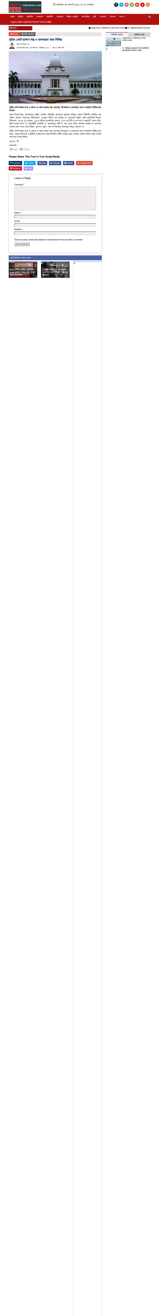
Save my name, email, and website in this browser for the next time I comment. (48, 240)
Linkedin (56, 163)
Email (17, 221)
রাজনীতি (30, 16)
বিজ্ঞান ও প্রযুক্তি (72, 16)
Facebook (16, 163)
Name (17, 213)
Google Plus (85, 163)
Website (18, 229)
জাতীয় (20, 16)
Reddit (69, 163)
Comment (19, 184)
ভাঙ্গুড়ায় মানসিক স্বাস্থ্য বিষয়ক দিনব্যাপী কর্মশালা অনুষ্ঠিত (30, 22)
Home (15, 34)
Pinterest (16, 168)
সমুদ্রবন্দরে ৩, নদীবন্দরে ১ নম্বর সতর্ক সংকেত (98, 28)
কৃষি (94, 16)
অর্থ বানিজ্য (86, 16)
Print (29, 168)
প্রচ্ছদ (12, 16)
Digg (43, 163)
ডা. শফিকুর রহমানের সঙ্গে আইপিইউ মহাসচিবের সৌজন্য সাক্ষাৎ (135, 49)
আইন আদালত (29, 34)
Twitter (30, 163)
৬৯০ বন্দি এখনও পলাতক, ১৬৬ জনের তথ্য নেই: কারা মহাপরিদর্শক (22, 272)
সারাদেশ (40, 16)
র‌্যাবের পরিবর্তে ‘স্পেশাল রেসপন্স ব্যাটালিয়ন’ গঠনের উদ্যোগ (55, 272)
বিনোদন (113, 16)
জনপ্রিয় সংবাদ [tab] (139, 34)
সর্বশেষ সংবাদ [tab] (117, 34)
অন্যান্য (122, 16)
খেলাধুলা (59, 16)
